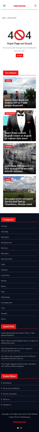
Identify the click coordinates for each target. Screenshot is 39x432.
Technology (5, 297)
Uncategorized (6, 302)
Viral (3, 308)
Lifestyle (4, 270)
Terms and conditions (11, 388)
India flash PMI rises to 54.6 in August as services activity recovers (19, 168)
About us (6, 399)
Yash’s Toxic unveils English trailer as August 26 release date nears (18, 135)
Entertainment (10, 113)
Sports (8, 179)
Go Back (19, 55)
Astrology (4, 231)
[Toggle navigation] (4, 5)
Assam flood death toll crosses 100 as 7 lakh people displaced (17, 102)
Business (8, 146)
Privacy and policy (10, 394)
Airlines (4, 226)
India (3, 264)
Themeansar (25, 417)
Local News (5, 275)
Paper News (14, 417)
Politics (4, 281)
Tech (3, 292)
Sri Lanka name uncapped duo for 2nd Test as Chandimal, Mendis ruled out (19, 202)
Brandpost (5, 237)
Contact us (7, 405)
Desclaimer (7, 383)
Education (5, 253)
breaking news (6, 242)
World (3, 319)
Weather (8, 81)
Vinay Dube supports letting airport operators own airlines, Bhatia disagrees (18, 365)
